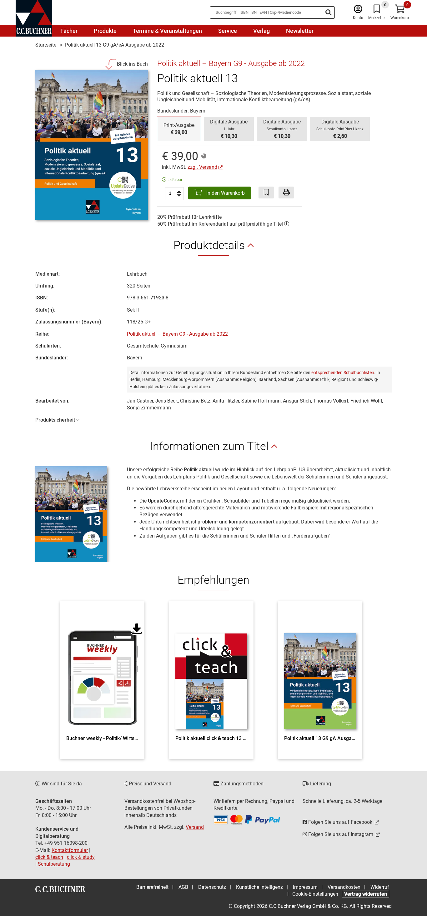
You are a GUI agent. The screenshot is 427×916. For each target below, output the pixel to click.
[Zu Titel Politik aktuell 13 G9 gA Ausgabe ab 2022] (320, 669)
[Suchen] (328, 12)
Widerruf (379, 887)
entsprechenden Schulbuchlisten (342, 372)
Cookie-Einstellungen (315, 894)
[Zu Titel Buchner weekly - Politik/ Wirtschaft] (102, 669)
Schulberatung (54, 864)
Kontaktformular (70, 850)
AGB (183, 887)
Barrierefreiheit (152, 887)
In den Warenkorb (225, 193)
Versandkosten (344, 887)
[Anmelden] (358, 10)
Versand (195, 827)
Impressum (305, 887)
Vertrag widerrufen (365, 894)
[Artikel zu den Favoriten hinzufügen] (266, 192)
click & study (81, 857)
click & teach (49, 857)
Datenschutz (212, 887)
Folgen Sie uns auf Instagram (340, 834)
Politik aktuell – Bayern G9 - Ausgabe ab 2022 (177, 334)
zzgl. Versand (202, 167)
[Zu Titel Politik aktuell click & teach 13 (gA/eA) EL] (211, 669)
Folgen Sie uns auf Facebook (340, 822)
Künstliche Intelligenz (259, 887)
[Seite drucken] (286, 192)
